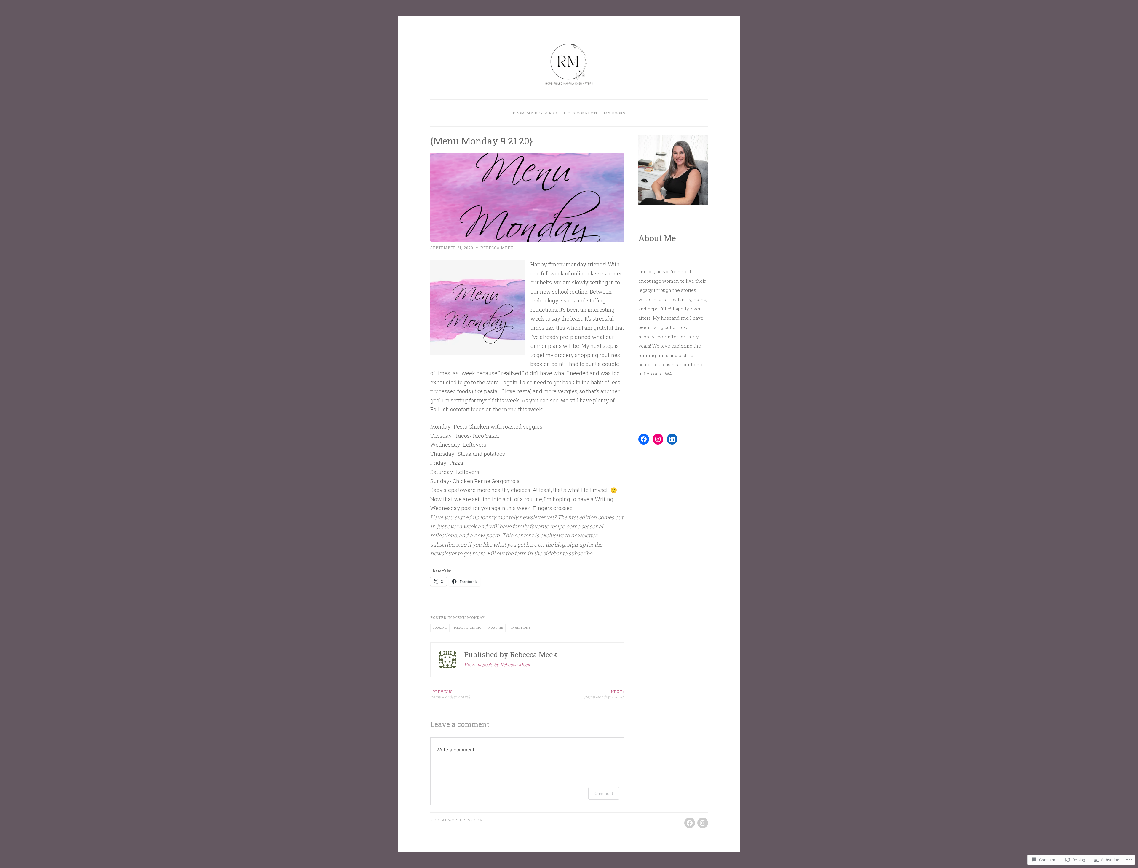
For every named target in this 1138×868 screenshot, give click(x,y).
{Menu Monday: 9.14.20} (450, 694)
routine (495, 628)
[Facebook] (643, 439)
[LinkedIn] (672, 439)
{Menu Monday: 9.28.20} (604, 694)
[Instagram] (658, 439)
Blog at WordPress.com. (457, 820)
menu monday (469, 617)
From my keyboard (535, 113)
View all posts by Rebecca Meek (497, 665)
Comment (603, 793)
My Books (615, 113)
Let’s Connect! (580, 113)
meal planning (468, 628)
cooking (440, 628)
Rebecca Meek (496, 247)
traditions (520, 628)
